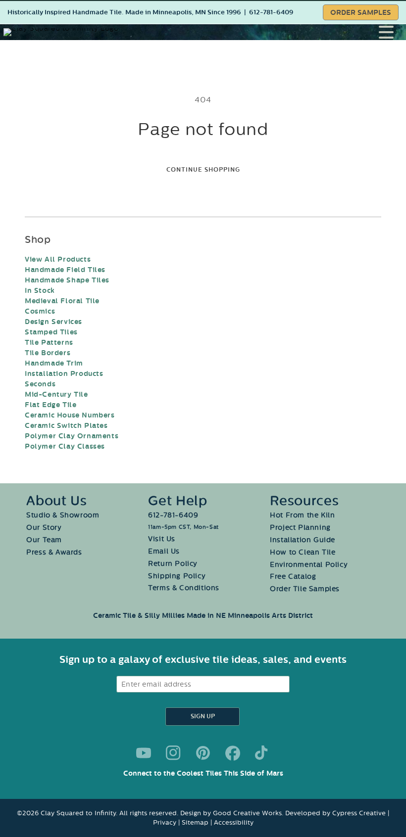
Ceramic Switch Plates (66, 425)
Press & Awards (54, 552)
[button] (392, 32)
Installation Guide (302, 540)
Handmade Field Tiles (65, 270)
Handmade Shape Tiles (67, 280)
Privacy (164, 822)
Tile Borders (47, 353)
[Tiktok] (262, 752)
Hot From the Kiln (302, 515)
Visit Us (161, 539)
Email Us (164, 551)
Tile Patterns (49, 342)
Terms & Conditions (183, 588)
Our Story (43, 527)
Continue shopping (203, 170)
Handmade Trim (54, 363)
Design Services (53, 322)
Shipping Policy (176, 576)
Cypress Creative (359, 813)
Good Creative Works (247, 813)
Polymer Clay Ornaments (71, 436)
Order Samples (360, 12)
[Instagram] (173, 752)
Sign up (203, 716)
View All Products (58, 259)
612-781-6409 (271, 12)
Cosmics (40, 311)
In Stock (40, 290)
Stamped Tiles (51, 332)
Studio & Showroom (62, 515)
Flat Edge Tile (50, 405)
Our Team (44, 540)
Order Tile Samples (305, 589)
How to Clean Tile (302, 552)
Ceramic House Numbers (70, 415)
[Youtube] (143, 752)
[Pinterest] (203, 752)
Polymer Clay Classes (65, 446)
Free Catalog (293, 576)
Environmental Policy (309, 564)
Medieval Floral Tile (62, 301)
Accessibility (234, 822)
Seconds (40, 384)
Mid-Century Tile (56, 394)
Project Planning (300, 527)
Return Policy (173, 563)
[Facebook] (232, 752)
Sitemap (195, 822)
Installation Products (64, 374)
